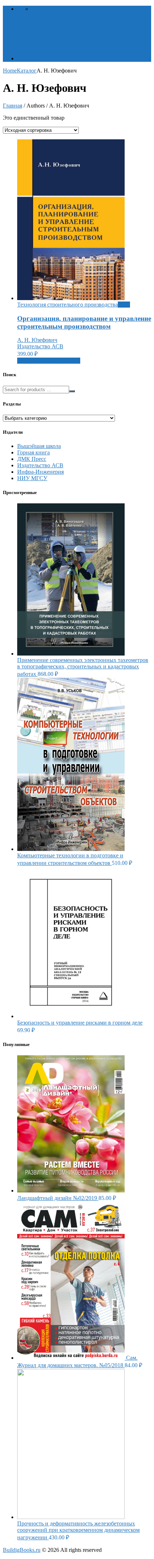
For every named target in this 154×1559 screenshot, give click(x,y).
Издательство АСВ (40, 346)
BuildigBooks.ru (21, 1550)
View (124, 305)
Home (10, 71)
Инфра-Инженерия (40, 472)
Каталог (27, 58)
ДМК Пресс (31, 459)
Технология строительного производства (67, 305)
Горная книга (33, 452)
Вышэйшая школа (39, 446)
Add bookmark (49, 9)
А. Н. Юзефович (37, 340)
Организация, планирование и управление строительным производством (84, 322)
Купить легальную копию (48, 361)
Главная (12, 106)
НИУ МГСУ (32, 478)
